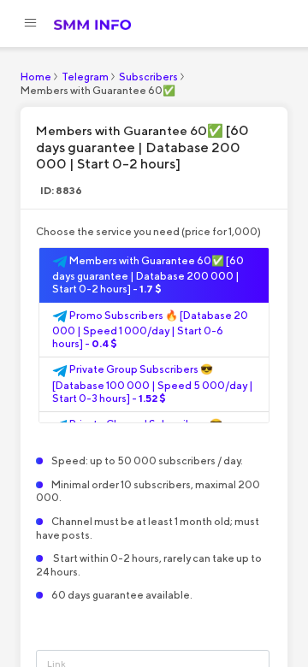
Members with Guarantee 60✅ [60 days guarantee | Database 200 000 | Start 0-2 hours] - (148, 275)
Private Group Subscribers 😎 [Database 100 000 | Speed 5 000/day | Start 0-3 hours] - (152, 383)
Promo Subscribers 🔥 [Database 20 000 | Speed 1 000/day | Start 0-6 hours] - (150, 330)
